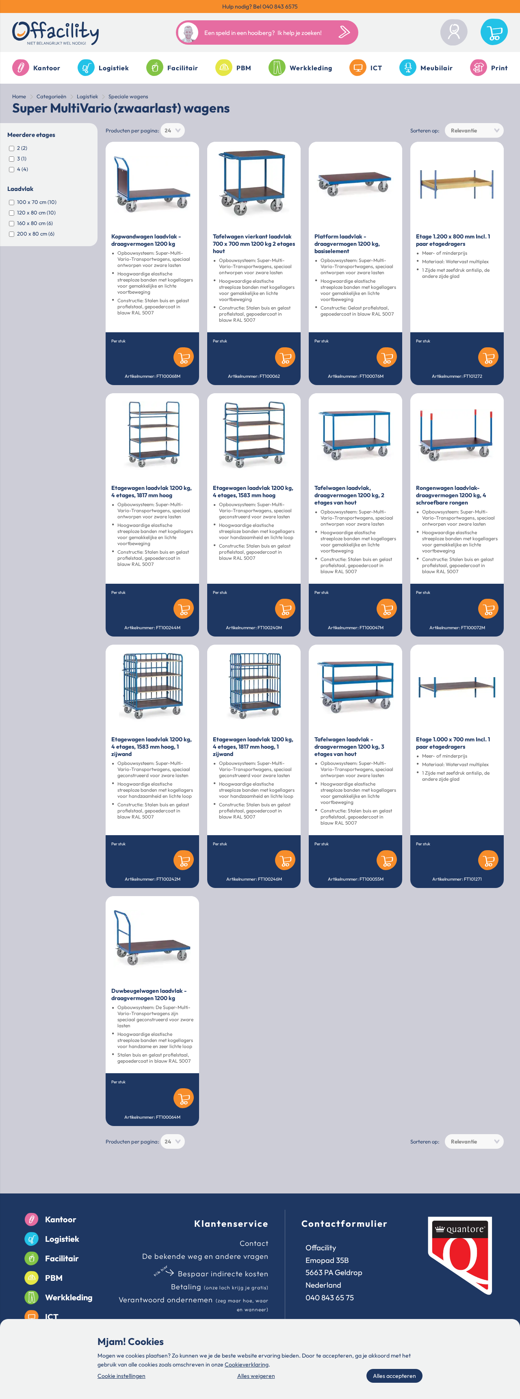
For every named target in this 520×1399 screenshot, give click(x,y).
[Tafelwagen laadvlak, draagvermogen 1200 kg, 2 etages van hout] (355, 436)
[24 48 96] (172, 130)
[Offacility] (55, 34)
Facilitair (182, 68)
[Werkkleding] (31, 1297)
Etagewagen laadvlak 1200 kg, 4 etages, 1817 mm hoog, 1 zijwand (253, 747)
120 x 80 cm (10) (36, 212)
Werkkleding (311, 68)
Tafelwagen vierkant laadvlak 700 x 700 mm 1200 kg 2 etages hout (254, 244)
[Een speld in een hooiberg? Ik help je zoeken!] (346, 32)
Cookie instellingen (121, 1376)
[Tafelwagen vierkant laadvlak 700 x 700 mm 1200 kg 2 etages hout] (254, 184)
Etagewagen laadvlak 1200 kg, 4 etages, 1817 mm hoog (151, 491)
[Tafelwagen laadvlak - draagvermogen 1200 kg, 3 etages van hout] (355, 687)
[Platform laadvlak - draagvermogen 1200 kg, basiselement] (355, 184)
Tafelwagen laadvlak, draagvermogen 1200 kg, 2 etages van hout (349, 495)
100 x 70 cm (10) (36, 202)
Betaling (186, 1286)
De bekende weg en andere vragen (205, 1256)
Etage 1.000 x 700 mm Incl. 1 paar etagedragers (453, 743)
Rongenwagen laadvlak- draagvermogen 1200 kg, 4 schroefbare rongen (451, 495)
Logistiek (114, 68)
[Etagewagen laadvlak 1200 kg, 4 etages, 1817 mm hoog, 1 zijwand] (254, 687)
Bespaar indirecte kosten (223, 1273)
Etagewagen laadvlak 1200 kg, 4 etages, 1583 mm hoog (253, 491)
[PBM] (31, 1278)
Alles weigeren (256, 1376)
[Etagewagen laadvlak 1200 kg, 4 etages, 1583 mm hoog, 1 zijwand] (152, 687)
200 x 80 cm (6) (35, 233)
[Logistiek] (31, 1239)
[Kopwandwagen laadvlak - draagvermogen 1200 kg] (152, 184)
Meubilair (436, 68)
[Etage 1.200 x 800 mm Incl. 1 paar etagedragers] (457, 184)
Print (499, 68)
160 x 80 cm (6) (35, 223)
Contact (254, 1243)
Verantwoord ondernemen (166, 1299)
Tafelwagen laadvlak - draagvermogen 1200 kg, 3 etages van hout (349, 747)
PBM (243, 68)
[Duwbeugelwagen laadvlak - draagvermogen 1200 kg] (152, 938)
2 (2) (22, 148)
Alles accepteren (394, 1376)
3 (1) (21, 158)
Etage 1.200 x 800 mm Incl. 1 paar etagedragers (453, 240)
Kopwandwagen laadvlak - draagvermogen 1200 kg (146, 240)
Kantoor (47, 68)
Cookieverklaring (247, 1364)
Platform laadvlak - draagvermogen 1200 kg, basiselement (347, 244)
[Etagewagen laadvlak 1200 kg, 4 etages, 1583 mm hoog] (254, 436)
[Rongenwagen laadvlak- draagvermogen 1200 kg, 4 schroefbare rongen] (457, 436)
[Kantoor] (31, 1220)
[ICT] (31, 1317)
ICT (376, 68)
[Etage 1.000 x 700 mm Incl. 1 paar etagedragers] (457, 687)
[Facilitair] (31, 1258)
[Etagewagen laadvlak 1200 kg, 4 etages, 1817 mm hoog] (152, 436)
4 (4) (22, 169)
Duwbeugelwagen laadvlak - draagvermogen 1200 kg (148, 994)
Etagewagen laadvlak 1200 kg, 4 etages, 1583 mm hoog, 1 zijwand (151, 747)
